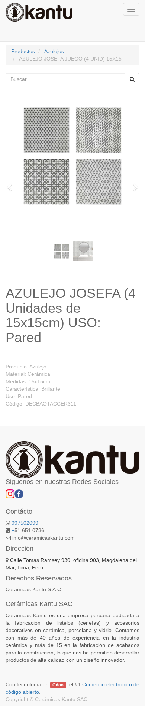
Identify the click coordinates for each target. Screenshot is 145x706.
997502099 (25, 523)
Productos (23, 51)
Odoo (58, 685)
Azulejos (54, 51)
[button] (12, 184)
